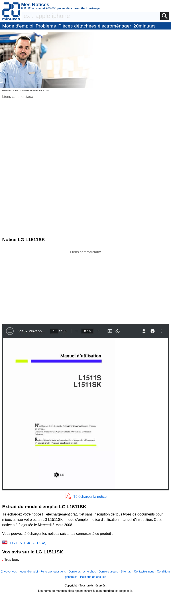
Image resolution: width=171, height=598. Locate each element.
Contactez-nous (144, 571)
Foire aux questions (53, 571)
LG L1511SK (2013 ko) (28, 543)
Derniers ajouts (108, 571)
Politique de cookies (93, 576)
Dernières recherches (82, 571)
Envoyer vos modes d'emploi (19, 571)
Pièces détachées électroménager (94, 25)
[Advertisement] (85, 286)
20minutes (144, 25)
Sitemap (126, 571)
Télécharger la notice (90, 496)
